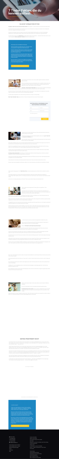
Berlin (16, 36)
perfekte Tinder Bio (27, 347)
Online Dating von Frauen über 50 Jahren (24, 258)
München (19, 36)
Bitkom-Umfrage (13, 228)
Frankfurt (23, 36)
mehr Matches (40, 88)
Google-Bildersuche (38, 202)
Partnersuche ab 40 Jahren (41, 258)
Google (18, 202)
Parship (36, 341)
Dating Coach (25, 350)
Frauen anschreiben (21, 142)
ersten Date (33, 143)
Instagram (39, 358)
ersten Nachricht (47, 142)
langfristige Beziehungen (36, 225)
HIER (16, 157)
